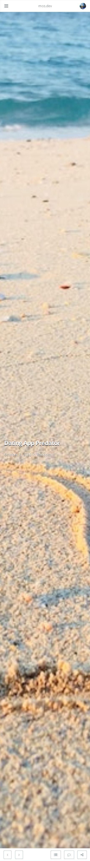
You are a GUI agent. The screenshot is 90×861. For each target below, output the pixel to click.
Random (44, 454)
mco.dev (45, 6)
